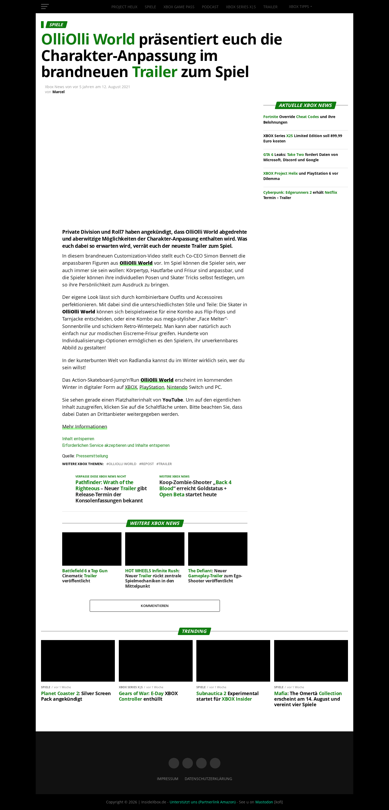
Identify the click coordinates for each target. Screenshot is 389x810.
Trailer (270, 6)
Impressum (167, 778)
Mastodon (264, 801)
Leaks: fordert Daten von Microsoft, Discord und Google (300, 157)
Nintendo (177, 387)
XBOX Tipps (298, 6)
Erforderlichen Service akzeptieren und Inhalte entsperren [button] (116, 445)
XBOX (131, 387)
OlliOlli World (122, 464)
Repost (147, 464)
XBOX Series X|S (241, 6)
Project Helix (124, 6)
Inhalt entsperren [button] (78, 438)
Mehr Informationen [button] (84, 426)
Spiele (150, 6)
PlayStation (151, 387)
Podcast (210, 6)
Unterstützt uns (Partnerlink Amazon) (203, 801)
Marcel (58, 91)
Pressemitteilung (92, 455)
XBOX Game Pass (179, 6)
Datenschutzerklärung (208, 778)
